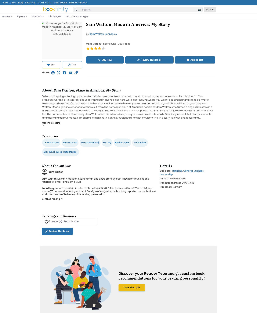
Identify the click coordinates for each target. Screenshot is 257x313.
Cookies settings (188, 300)
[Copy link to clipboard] (76, 73)
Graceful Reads (78, 2)
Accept (212, 300)
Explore (21, 16)
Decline (236, 300)
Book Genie (9, 2)
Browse (6, 16)
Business (199, 171)
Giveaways (38, 16)
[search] (75, 9)
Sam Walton (97, 34)
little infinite (44, 2)
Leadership (166, 174)
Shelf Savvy (60, 2)
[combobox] (141, 9)
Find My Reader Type (77, 16)
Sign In (210, 9)
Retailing (177, 171)
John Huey (111, 34)
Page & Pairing (26, 2)
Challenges (54, 16)
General (188, 171)
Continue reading (51, 122)
